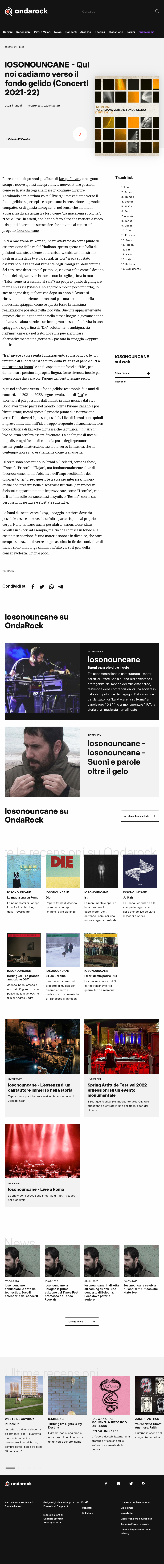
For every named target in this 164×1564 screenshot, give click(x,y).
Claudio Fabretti (14, 1506)
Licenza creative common (135, 1502)
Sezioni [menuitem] (7, 32)
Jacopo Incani (69, 178)
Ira (17, 219)
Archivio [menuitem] (85, 32)
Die (6, 219)
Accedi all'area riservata (135, 1524)
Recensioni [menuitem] (23, 32)
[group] (24, 1415)
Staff (85, 1502)
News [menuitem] (58, 32)
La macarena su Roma (80, 213)
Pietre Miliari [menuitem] (42, 32)
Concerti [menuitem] (71, 32)
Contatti (87, 1507)
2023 (21, 47)
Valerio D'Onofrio (20, 139)
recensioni (11, 47)
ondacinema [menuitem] (146, 32)
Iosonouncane (27, 230)
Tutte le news (75, 1321)
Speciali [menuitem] (100, 32)
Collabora (87, 1513)
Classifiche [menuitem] (116, 32)
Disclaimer (127, 1507)
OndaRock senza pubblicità (136, 1518)
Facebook (120, 381)
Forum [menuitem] (131, 32)
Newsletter (127, 1513)
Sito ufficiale (122, 373)
